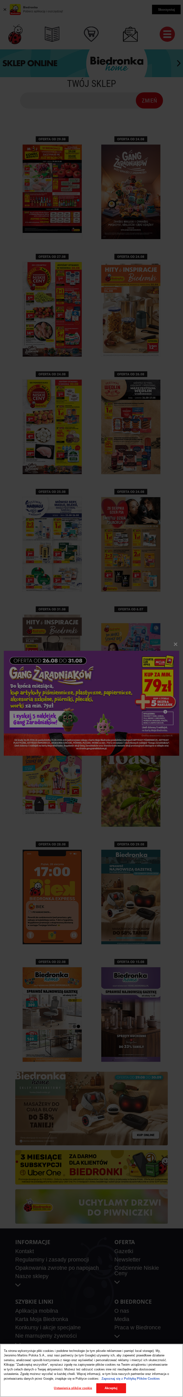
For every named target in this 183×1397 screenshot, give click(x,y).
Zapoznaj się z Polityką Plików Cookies (131, 1378)
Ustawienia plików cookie (73, 1388)
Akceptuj (111, 1388)
